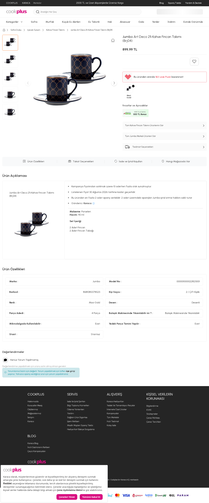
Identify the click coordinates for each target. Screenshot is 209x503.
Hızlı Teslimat (113, 421)
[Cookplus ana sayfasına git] (37, 462)
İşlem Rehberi (73, 421)
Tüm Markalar (113, 417)
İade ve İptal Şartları (76, 401)
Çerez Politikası (153, 418)
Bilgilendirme (152, 406)
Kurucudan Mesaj (35, 405)
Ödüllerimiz (33, 409)
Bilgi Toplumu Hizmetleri (78, 405)
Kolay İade (111, 425)
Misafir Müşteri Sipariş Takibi (80, 425)
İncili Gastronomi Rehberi (39, 447)
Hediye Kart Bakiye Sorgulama (80, 429)
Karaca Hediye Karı (115, 401)
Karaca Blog (33, 443)
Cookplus (36, 394)
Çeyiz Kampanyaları (37, 451)
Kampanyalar (113, 413)
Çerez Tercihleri (153, 422)
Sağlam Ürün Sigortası (77, 417)
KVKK (148, 410)
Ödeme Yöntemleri (75, 409)
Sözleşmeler (152, 414)
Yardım (70, 413)
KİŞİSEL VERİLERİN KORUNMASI (159, 396)
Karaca (31, 421)
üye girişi (70, 371)
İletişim (31, 417)
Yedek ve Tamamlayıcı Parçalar (121, 405)
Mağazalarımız (34, 413)
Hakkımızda (33, 401)
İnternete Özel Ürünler (117, 409)
